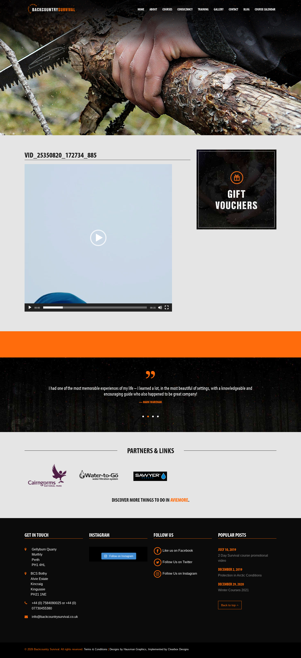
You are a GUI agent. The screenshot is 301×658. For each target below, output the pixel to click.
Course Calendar (265, 9)
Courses (167, 9)
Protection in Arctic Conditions (240, 584)
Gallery (218, 9)
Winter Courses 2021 (233, 599)
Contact (233, 9)
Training (203, 9)
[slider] (95, 307)
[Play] (30, 307)
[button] (98, 238)
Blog (246, 9)
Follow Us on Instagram (179, 582)
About (153, 9)
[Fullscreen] (167, 307)
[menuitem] (139, 9)
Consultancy (184, 9)
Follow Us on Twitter (177, 571)
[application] (98, 238)
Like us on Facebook (177, 560)
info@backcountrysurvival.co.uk (55, 626)
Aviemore (179, 509)
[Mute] (160, 307)
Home (141, 9)
